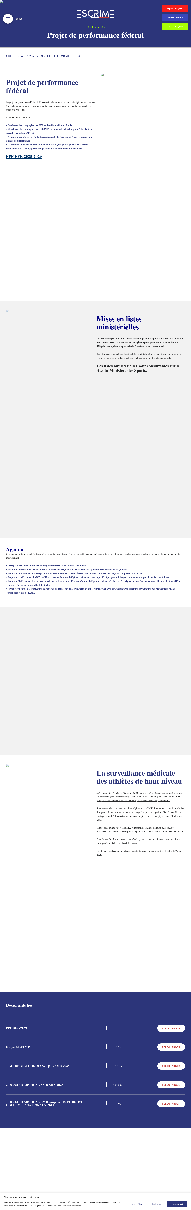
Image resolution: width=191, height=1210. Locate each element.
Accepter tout (177, 1204)
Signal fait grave (175, 26)
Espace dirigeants (175, 8)
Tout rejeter (157, 1204)
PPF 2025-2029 (16, 1027)
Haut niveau (28, 56)
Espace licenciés (175, 17)
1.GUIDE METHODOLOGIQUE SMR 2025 (37, 1065)
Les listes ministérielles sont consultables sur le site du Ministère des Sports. (138, 368)
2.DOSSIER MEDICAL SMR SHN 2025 (34, 1084)
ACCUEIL (11, 56)
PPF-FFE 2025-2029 (24, 156)
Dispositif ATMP (18, 1046)
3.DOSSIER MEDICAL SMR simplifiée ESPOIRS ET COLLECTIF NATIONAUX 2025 (44, 1103)
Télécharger (171, 1028)
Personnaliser (136, 1204)
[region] (95, 1201)
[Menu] (8, 19)
